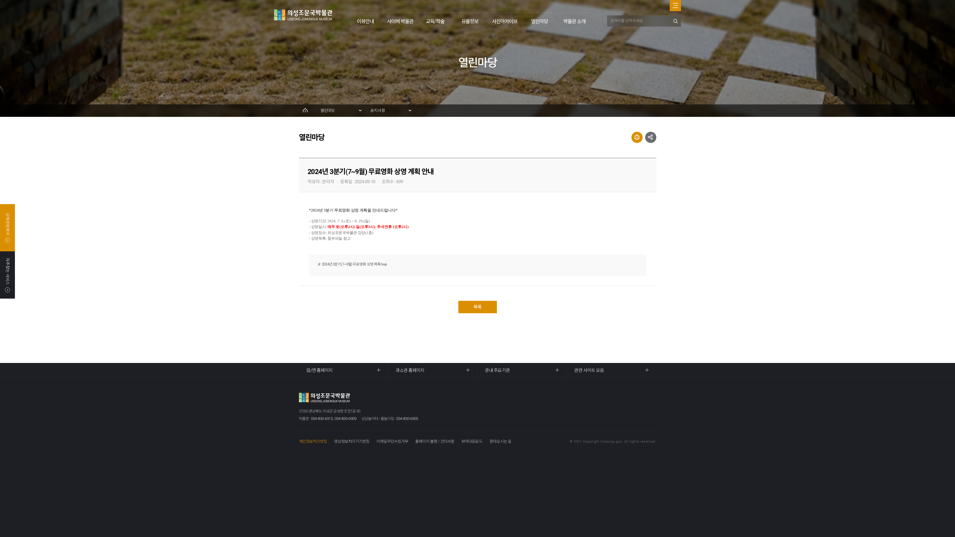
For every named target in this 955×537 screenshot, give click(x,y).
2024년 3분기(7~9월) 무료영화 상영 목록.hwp (355, 264)
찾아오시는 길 (500, 441)
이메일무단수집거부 (392, 441)
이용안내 (365, 21)
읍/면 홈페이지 (319, 370)
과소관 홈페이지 (410, 370)
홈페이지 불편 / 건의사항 (434, 441)
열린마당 (539, 21)
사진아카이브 (504, 21)
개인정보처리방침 (313, 441)
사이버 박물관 (400, 21)
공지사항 (377, 110)
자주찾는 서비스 (7, 271)
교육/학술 (435, 21)
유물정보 (469, 21)
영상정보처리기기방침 (351, 441)
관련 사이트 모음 (589, 370)
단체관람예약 (7, 224)
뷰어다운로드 (471, 441)
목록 (477, 307)
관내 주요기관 (497, 370)
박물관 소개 (574, 21)
